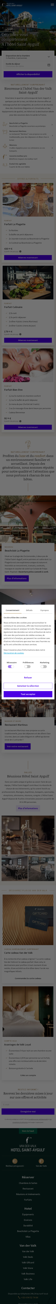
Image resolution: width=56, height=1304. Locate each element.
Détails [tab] (29, 610)
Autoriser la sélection (28, 685)
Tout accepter (28, 694)
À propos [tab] (45, 610)
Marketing (44, 662)
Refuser (28, 677)
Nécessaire (12, 662)
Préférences (28, 662)
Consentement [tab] (12, 610)
